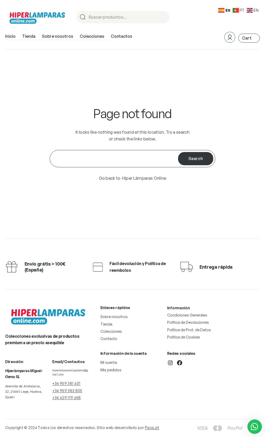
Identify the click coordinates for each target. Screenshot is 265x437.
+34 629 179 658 (66, 397)
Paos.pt (152, 427)
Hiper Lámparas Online (144, 178)
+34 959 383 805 (67, 390)
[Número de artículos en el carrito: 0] (249, 38)
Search (195, 158)
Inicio (10, 36)
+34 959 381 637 (66, 383)
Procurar (163, 17)
